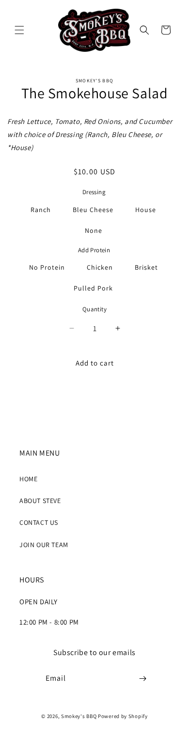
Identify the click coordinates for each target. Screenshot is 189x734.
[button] (19, 30)
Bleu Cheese (93, 209)
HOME (28, 478)
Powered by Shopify (123, 716)
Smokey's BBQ (78, 716)
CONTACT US (38, 522)
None (93, 230)
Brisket (146, 267)
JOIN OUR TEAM (43, 544)
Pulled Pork (93, 288)
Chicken (100, 267)
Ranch (41, 209)
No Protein (47, 267)
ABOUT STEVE (40, 500)
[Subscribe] (143, 678)
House (145, 209)
